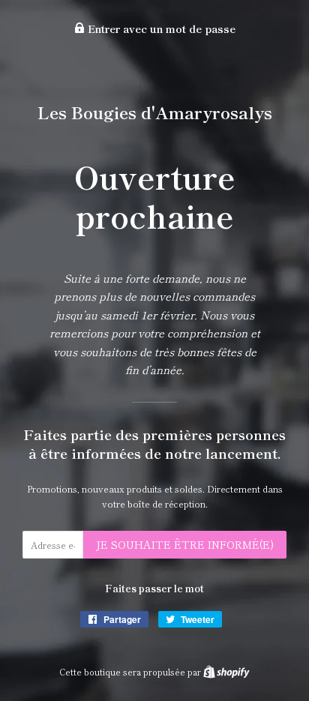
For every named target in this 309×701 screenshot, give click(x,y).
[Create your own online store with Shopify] (226, 672)
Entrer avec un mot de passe (160, 28)
